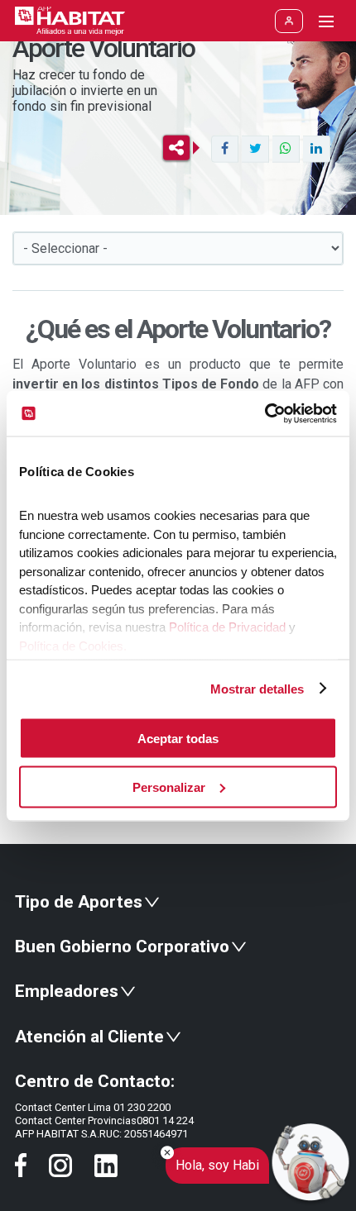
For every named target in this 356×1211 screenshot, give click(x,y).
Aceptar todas (178, 739)
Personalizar (168, 787)
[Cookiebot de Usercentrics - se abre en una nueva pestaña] (264, 413)
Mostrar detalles (257, 688)
